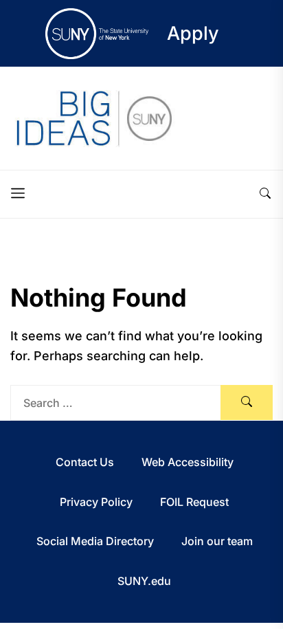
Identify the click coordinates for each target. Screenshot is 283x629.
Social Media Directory (95, 541)
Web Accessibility (188, 462)
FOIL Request (194, 502)
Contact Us (85, 462)
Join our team (217, 541)
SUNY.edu (144, 581)
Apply (193, 33)
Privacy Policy (96, 502)
